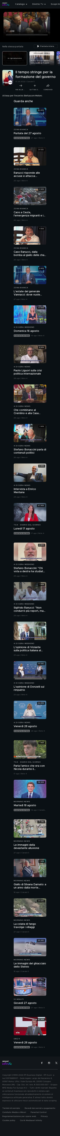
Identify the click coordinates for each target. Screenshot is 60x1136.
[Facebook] (41, 1063)
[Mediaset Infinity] (5, 4)
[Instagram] (49, 1063)
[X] (56, 1063)
